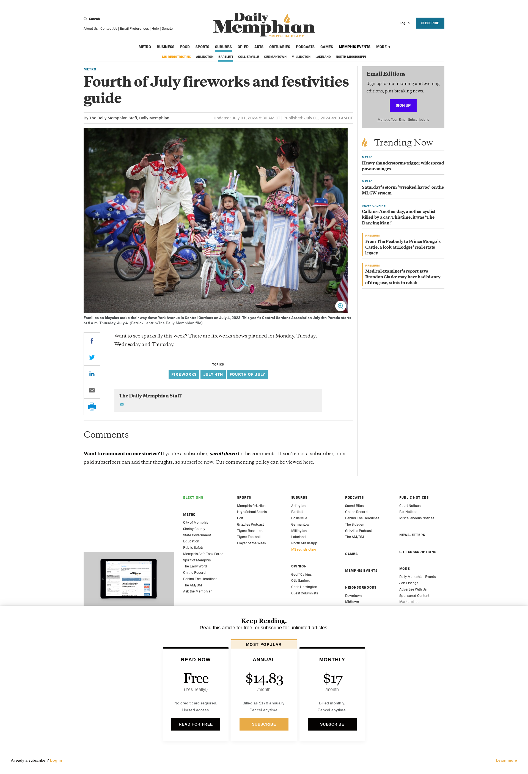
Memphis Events (354, 47)
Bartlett (225, 57)
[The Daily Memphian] (264, 25)
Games (326, 47)
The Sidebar (354, 524)
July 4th (213, 374)
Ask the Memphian (197, 591)
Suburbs (223, 47)
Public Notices (414, 497)
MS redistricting (176, 57)
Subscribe (430, 23)
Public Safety (193, 547)
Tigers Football (248, 537)
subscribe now (197, 462)
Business (165, 47)
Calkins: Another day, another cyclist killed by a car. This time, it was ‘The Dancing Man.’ (398, 218)
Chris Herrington (304, 587)
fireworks (184, 374)
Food (185, 47)
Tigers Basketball (250, 531)
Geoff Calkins (301, 574)
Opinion (299, 566)
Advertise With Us (413, 589)
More (381, 47)
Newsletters (412, 535)
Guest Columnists (304, 593)
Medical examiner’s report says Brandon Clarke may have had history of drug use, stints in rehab (403, 277)
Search (94, 19)
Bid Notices (408, 512)
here (308, 462)
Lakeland (323, 57)
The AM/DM (192, 585)
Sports (202, 47)
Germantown (275, 57)
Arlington (204, 57)
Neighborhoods (360, 587)
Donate (167, 28)
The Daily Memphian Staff (113, 118)
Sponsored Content (414, 596)
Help (155, 28)
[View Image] (340, 306)
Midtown (352, 602)
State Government (197, 535)
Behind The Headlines (200, 579)
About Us (91, 28)
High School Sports (252, 512)
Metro (145, 47)
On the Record (194, 572)
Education (191, 541)
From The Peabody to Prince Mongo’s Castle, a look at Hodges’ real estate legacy (403, 248)
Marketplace (409, 602)
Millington (301, 57)
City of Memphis (195, 522)
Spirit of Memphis (197, 560)
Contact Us (108, 28)
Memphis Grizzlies (251, 506)
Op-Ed (243, 47)
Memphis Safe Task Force (203, 554)
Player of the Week (251, 543)
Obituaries (279, 47)
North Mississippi (351, 57)
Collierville (248, 57)
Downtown (353, 596)
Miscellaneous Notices (416, 518)
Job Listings (408, 583)
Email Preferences (134, 28)
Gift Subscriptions (417, 552)
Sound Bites (354, 506)
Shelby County (194, 529)
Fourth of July (247, 374)
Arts (258, 47)
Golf (240, 518)
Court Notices (409, 506)
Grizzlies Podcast (250, 524)
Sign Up (403, 105)
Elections (193, 497)
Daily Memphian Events (417, 577)
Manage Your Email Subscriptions (403, 119)
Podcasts (305, 47)
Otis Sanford (300, 580)
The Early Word (195, 566)
